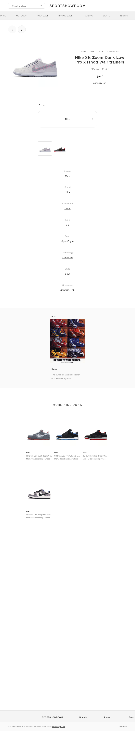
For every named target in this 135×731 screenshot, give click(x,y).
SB (67, 224)
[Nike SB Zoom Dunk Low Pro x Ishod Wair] (45, 148)
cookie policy (58, 726)
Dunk (101, 51)
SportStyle (67, 241)
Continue (122, 726)
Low (67, 274)
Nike (92, 51)
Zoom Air (67, 257)
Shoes (83, 51)
